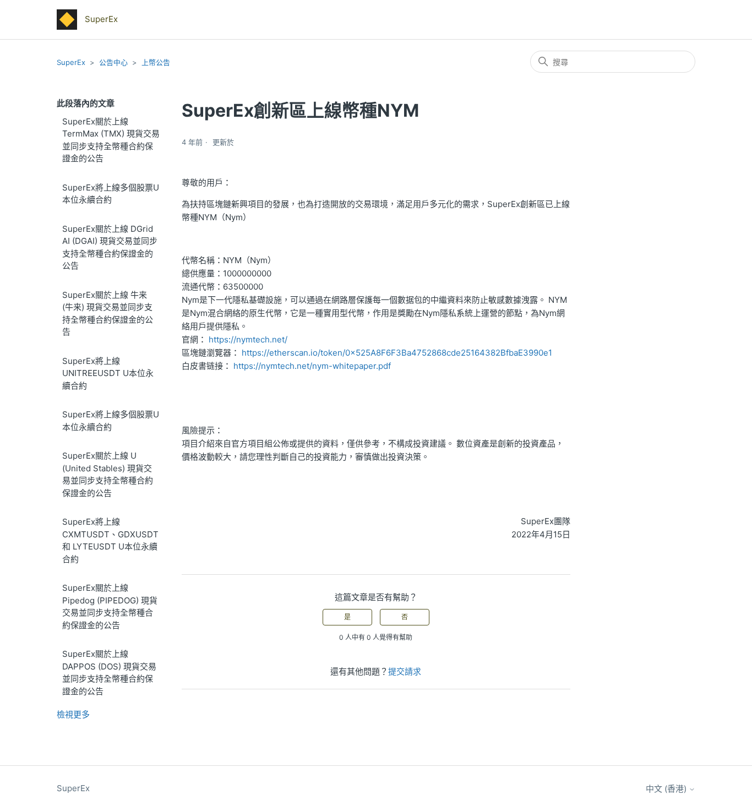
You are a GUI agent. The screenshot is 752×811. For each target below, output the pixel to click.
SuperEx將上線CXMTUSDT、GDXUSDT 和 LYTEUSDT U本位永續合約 (110, 540)
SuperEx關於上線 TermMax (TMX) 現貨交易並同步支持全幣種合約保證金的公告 (111, 140)
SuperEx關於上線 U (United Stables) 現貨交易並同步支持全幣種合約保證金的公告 (107, 474)
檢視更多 (73, 714)
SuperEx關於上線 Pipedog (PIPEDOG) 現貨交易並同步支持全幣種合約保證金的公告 (109, 606)
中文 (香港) (667, 788)
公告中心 (113, 62)
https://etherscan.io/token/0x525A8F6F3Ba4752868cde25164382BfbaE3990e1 (397, 352)
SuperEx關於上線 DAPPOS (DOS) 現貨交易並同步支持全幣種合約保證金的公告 (109, 672)
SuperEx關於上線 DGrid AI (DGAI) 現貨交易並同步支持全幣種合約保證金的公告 (109, 247)
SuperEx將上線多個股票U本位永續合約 (110, 193)
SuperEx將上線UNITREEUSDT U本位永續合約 (108, 373)
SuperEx (71, 62)
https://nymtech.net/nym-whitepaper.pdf (312, 366)
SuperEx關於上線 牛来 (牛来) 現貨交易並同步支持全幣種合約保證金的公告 (107, 314)
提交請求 (404, 671)
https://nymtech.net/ (248, 339)
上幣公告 (155, 62)
